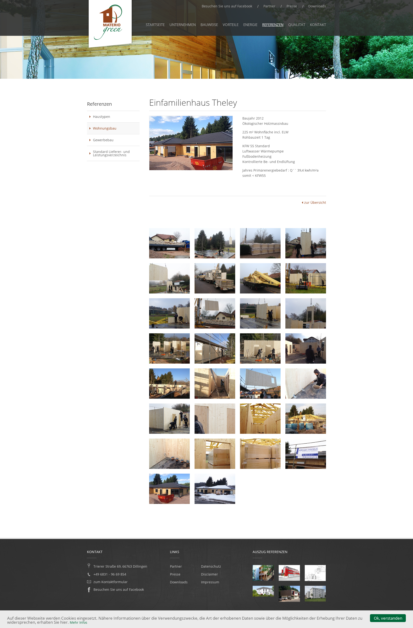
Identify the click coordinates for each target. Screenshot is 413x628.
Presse (292, 6)
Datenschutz (211, 566)
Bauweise (209, 24)
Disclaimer (209, 574)
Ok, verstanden (388, 618)
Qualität (296, 24)
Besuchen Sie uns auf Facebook (227, 6)
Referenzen (272, 24)
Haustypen (101, 116)
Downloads (317, 6)
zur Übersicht (315, 202)
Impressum (210, 582)
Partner (269, 6)
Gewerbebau (103, 140)
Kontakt (318, 24)
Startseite (155, 24)
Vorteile (231, 24)
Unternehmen (182, 24)
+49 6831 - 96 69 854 (109, 574)
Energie (250, 24)
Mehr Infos (78, 622)
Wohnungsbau (104, 128)
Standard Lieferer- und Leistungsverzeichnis (111, 153)
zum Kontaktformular (110, 582)
